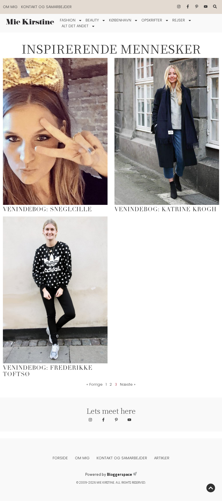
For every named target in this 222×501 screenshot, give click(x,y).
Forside (60, 458)
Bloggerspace (119, 474)
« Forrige (94, 384)
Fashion (67, 20)
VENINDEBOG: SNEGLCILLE (47, 210)
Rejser (178, 20)
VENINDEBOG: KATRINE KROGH (165, 210)
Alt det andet (75, 26)
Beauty (92, 20)
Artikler (161, 458)
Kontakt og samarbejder (46, 7)
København (120, 20)
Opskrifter (151, 20)
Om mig (10, 7)
